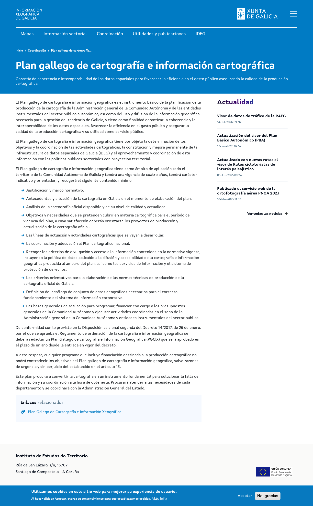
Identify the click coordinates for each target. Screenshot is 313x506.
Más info (159, 499)
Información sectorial (65, 34)
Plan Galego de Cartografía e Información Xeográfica (74, 412)
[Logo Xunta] (33, 14)
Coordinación (110, 34)
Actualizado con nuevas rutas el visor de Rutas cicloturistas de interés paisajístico (247, 164)
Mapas (27, 34)
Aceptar (245, 496)
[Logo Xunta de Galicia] (257, 14)
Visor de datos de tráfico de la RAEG (251, 116)
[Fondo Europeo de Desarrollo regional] (274, 472)
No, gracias (267, 496)
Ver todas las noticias (264, 213)
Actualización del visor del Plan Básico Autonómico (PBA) (247, 138)
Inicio (19, 50)
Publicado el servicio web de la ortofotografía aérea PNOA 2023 (248, 191)
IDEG (200, 34)
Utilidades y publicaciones (159, 34)
